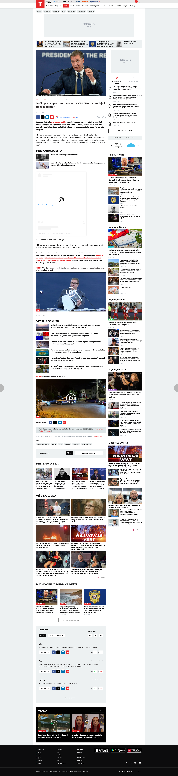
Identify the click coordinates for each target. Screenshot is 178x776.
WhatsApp (99, 429)
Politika (43, 99)
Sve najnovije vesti (125, 131)
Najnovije (116, 155)
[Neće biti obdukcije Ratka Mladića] (42, 157)
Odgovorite (45, 652)
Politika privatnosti (75, 771)
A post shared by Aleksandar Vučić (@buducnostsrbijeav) (55, 233)
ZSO (60, 444)
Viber (42, 431)
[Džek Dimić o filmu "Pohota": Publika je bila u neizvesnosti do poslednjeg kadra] (113, 414)
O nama (38, 771)
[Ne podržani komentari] (101, 635)
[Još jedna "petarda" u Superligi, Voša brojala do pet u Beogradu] (125, 311)
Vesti (37, 99)
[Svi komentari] (90, 635)
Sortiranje (91, 631)
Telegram (48, 431)
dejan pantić (86, 444)
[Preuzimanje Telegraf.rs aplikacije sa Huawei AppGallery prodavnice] (134, 750)
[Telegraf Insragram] (135, 763)
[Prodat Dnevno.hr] (113, 290)
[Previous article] (2, 388)
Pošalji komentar (89, 453)
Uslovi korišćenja (97, 436)
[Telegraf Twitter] (131, 763)
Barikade (76, 444)
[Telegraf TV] (140, 763)
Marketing (45, 771)
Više (132, 6)
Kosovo (67, 444)
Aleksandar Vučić (58, 122)
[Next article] (176, 388)
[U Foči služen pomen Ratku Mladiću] (119, 44)
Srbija (54, 444)
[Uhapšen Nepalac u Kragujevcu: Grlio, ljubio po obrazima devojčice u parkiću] (88, 723)
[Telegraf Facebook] (126, 763)
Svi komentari (71, 698)
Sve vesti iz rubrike (71, 620)
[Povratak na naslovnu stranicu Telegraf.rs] (40, 4)
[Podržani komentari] (95, 635)
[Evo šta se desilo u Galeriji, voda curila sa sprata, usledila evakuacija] (54, 723)
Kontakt (85, 771)
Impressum (53, 771)
